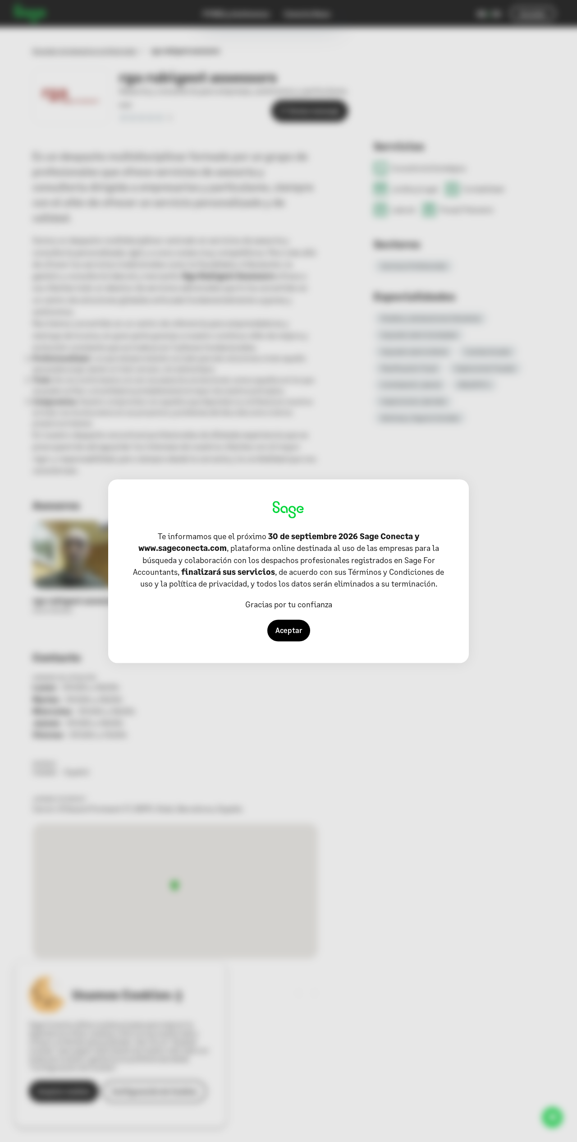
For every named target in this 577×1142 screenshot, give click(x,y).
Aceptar (288, 630)
